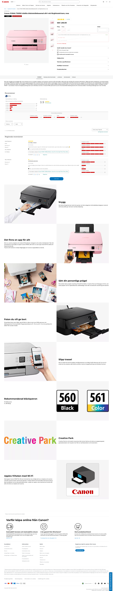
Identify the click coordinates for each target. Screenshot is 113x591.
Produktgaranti (25, 548)
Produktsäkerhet (25, 558)
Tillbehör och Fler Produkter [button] (68, 5)
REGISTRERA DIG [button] (79, 550)
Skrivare (41, 557)
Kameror (41, 548)
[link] (83, 35)
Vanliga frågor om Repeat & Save (10, 555)
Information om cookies (30, 578)
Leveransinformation (8, 548)
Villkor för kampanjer (26, 553)
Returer (5, 550)
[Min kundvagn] (110, 2)
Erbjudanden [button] (94, 5)
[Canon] (5, 1)
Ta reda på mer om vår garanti (47, 538)
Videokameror (42, 559)
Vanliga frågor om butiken (9, 553)
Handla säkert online (26, 550)
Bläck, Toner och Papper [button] (28, 5)
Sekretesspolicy (18, 578)
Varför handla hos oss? (26, 546)
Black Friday (42, 546)
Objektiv (41, 550)
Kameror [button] (18, 5)
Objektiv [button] (49, 5)
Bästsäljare (42, 564)
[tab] (39, 77)
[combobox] (59, 1)
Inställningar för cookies (43, 578)
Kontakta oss (6, 546)
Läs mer (8, 538)
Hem (5, 8)
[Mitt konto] (103, 2)
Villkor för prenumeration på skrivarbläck (27, 556)
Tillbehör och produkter (44, 562)
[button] (59, 30)
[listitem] (52, 22)
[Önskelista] (107, 2)
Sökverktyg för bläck (44, 555)
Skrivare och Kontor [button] (40, 5)
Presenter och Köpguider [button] (83, 5)
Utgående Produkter (11, 8)
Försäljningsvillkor (8, 578)
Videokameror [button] (56, 5)
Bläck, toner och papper (44, 553)
